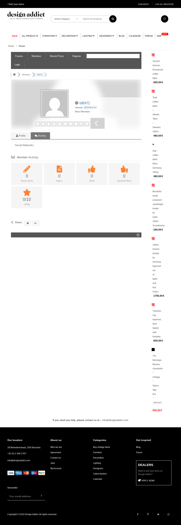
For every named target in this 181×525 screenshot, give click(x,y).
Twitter (158, 514)
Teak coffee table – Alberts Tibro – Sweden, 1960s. (157, 114)
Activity (42, 135)
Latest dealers (100, 474)
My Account (55, 468)
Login (17, 64)
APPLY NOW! (147, 480)
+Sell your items (15, 4)
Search (112, 19)
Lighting (88, 36)
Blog (122, 36)
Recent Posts (57, 56)
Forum (149, 36)
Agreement (55, 452)
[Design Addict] (26, 15)
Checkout (143, 4)
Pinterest (148, 514)
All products (30, 36)
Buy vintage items (101, 447)
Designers (105, 36)
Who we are (56, 447)
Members (36, 56)
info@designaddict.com (115, 420)
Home (11, 46)
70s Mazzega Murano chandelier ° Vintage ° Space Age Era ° (158, 377)
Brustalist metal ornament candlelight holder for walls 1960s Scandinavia (159, 208)
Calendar (135, 36)
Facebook (138, 514)
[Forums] (14, 75)
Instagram (168, 514)
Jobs (52, 463)
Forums (19, 56)
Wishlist (164, 19)
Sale (14, 36)
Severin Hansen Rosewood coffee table (158, 69)
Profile (21, 135)
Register (76, 56)
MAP (162, 35)
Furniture (48, 36)
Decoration (69, 36)
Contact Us (55, 458)
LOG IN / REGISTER (164, 4)
